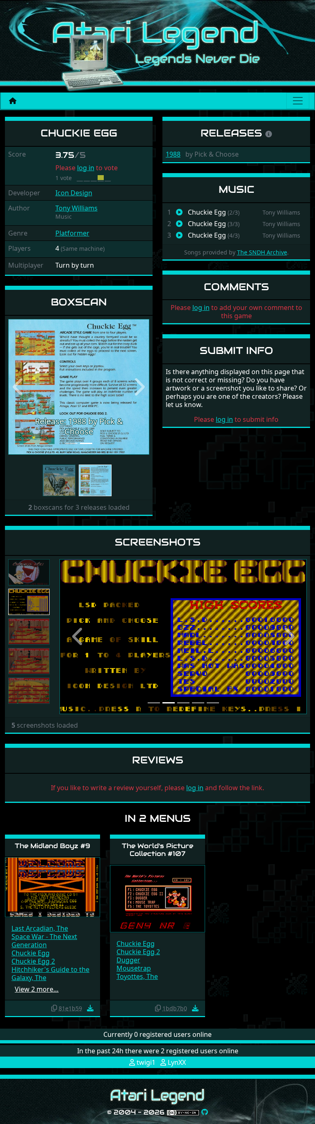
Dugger (128, 959)
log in (85, 167)
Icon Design (73, 192)
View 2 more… (37, 989)
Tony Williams (76, 208)
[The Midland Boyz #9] (52, 886)
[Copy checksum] (54, 1008)
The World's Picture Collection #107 (157, 850)
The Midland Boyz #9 (52, 846)
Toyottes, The (137, 976)
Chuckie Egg (30, 952)
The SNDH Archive (262, 252)
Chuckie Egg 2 (33, 961)
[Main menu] (297, 101)
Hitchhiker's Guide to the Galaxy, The (50, 973)
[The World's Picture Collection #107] (157, 898)
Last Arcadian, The (39, 928)
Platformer (72, 233)
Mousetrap (133, 968)
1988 (173, 154)
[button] (19, 387)
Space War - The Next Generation (44, 940)
